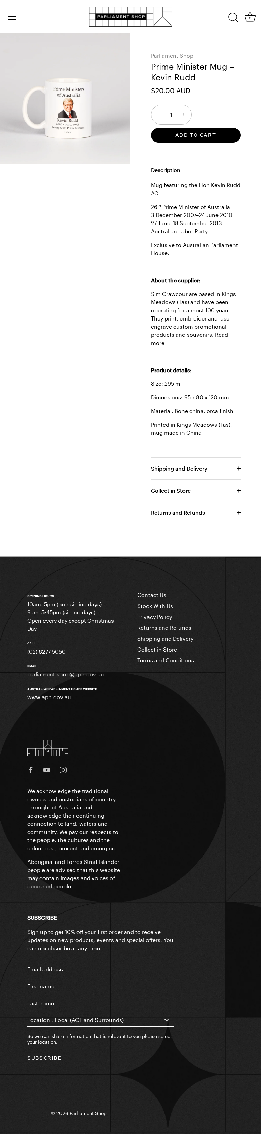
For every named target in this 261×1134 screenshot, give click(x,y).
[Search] (233, 17)
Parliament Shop (172, 55)
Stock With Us (155, 606)
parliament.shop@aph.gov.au (65, 674)
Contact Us (151, 595)
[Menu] (11, 16)
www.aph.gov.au (49, 697)
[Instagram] (63, 769)
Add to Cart (195, 135)
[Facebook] (30, 769)
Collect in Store (171, 490)
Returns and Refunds (178, 512)
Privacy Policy (154, 616)
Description (165, 170)
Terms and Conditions (165, 660)
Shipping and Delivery (179, 468)
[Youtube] (47, 769)
